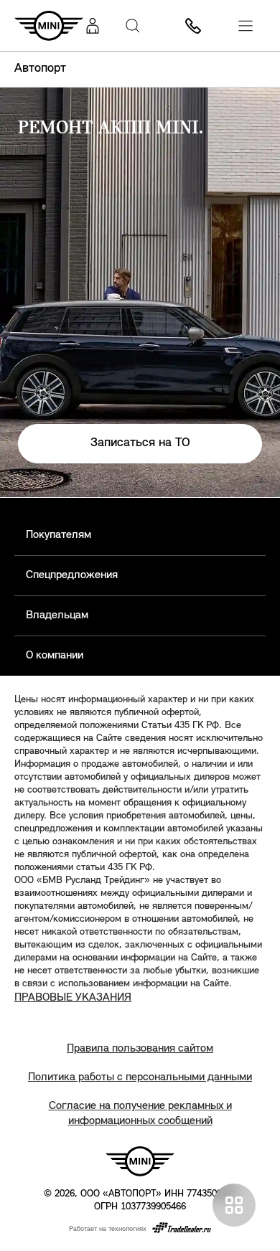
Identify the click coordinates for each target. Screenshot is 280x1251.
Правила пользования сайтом (140, 1048)
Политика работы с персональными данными (140, 1077)
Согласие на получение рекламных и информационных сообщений (140, 1113)
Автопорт (40, 68)
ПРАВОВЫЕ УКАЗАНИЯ (72, 998)
